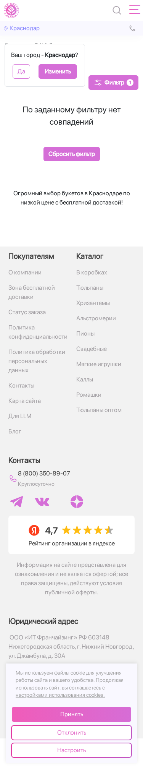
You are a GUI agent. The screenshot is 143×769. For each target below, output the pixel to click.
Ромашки (88, 394)
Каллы (84, 379)
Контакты (21, 385)
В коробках (91, 272)
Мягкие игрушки (98, 364)
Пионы (85, 333)
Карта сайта (24, 400)
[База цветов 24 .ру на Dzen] (77, 501)
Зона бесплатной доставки (31, 292)
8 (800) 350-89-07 (44, 473)
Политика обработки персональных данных (36, 361)
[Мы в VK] (42, 502)
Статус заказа (27, 312)
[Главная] (11, 10)
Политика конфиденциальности (37, 332)
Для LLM (19, 416)
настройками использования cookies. (60, 695)
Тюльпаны (89, 287)
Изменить (58, 71)
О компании (25, 272)
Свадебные (91, 348)
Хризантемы (93, 303)
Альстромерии (96, 318)
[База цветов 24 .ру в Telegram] (16, 502)
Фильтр (117, 82)
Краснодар (25, 28)
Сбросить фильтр (71, 153)
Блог (14, 431)
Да (21, 71)
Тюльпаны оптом (99, 410)
